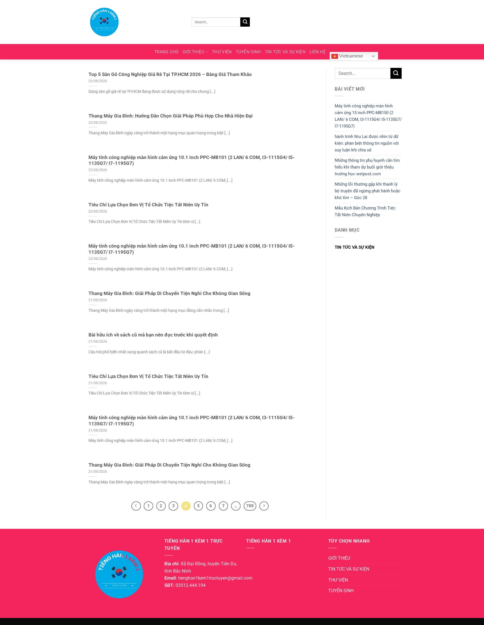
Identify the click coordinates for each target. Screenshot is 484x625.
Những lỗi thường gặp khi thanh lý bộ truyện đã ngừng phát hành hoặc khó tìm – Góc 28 (367, 191)
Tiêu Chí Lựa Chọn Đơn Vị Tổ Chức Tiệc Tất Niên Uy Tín (148, 204)
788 (250, 505)
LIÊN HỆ (318, 51)
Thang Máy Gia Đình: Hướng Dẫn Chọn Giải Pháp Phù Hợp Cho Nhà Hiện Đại (171, 116)
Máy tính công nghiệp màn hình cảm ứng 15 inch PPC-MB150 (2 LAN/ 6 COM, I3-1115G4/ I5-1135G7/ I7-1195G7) (368, 116)
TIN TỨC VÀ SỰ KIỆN (285, 51)
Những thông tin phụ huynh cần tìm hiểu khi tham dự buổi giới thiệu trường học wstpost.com (367, 167)
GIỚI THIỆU (193, 51)
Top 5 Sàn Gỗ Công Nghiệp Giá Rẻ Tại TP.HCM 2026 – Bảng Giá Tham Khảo (170, 74)
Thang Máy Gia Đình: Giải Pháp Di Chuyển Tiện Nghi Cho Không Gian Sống (169, 293)
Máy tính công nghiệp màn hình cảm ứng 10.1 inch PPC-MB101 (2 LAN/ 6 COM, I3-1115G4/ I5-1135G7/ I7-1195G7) (192, 160)
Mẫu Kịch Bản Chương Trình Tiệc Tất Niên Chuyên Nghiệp (365, 211)
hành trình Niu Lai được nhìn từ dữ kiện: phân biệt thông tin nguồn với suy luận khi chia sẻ (367, 143)
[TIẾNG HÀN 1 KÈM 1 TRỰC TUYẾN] (132, 22)
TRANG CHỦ (166, 51)
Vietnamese (350, 56)
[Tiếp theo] (264, 506)
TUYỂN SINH (248, 51)
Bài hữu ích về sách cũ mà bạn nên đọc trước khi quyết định (153, 335)
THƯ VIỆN (222, 51)
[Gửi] (245, 22)
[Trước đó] (136, 506)
